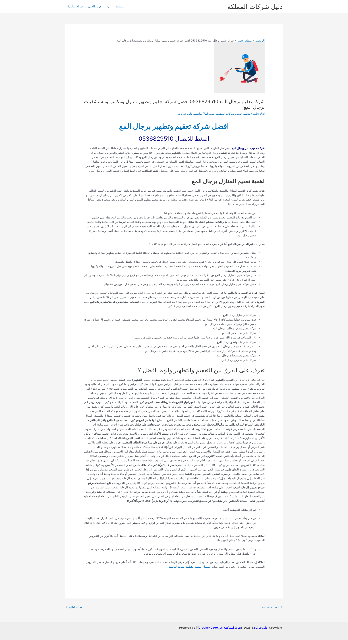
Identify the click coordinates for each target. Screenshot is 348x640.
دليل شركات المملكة (255, 6)
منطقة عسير (243, 113)
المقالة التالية (75, 607)
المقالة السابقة (272, 607)
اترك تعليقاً (259, 113)
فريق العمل (94, 6)
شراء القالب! (75, 6)
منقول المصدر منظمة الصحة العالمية (189, 566)
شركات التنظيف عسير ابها (219, 113)
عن (108, 6)
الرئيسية (120, 6)
